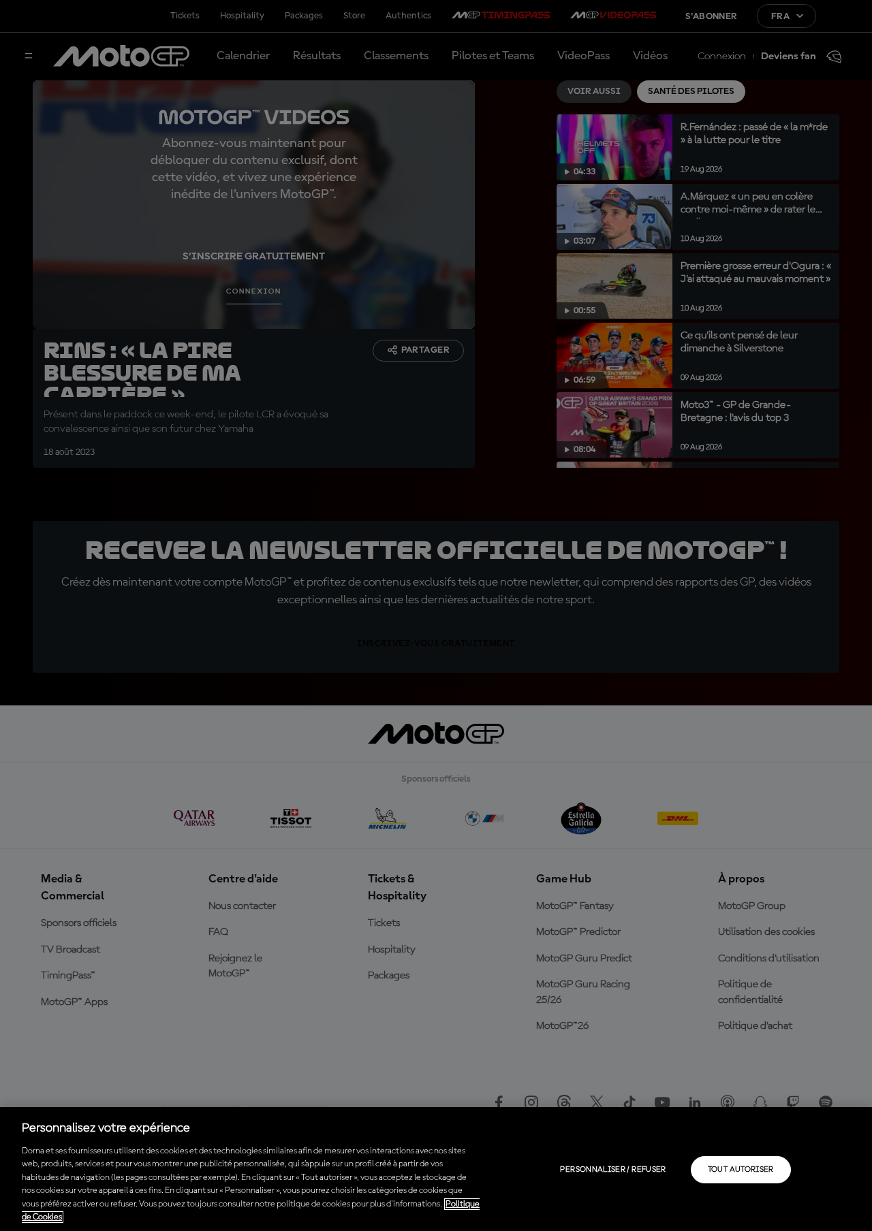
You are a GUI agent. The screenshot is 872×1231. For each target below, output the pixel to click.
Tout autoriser (741, 1170)
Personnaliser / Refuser (613, 1170)
